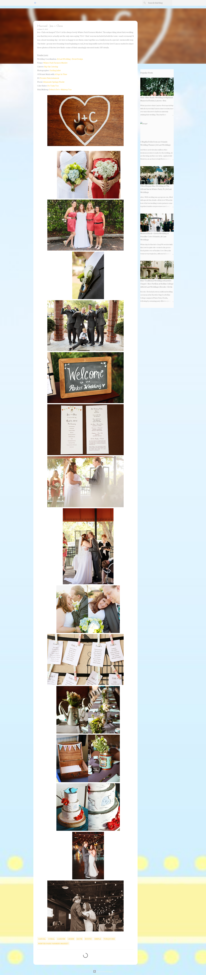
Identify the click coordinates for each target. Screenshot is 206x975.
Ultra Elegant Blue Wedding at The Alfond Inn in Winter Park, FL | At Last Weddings (156, 188)
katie (79, 938)
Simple (97, 938)
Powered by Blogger (104, 971)
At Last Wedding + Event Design (70, 58)
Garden (61, 938)
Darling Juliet (55, 70)
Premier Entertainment (49, 77)
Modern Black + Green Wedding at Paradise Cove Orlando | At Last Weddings (154, 236)
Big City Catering (51, 66)
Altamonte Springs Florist (53, 81)
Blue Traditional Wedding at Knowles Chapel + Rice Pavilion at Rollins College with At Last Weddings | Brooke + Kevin (156, 283)
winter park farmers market (53, 943)
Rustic (88, 938)
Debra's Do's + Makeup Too (60, 89)
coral (51, 938)
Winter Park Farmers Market (55, 62)
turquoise (109, 938)
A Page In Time (61, 74)
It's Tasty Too (53, 85)
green (71, 938)
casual (42, 938)
